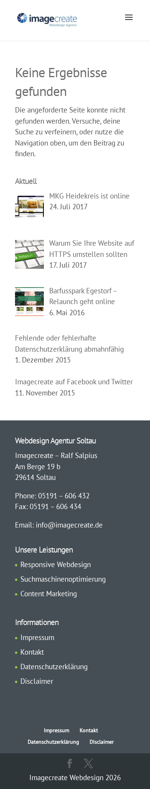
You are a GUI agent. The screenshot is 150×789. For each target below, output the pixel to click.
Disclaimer (36, 681)
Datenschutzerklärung (54, 666)
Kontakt (32, 652)
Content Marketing (48, 593)
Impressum (37, 637)
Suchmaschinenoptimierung (63, 579)
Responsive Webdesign (55, 564)
